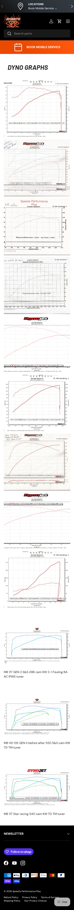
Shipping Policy (12, 900)
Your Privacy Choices (35, 900)
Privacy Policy (29, 897)
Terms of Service (50, 897)
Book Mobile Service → (42, 8)
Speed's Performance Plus (27, 891)
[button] (59, 21)
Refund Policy (11, 897)
